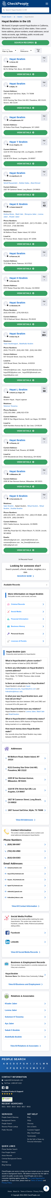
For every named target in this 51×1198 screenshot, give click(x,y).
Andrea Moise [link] (9, 214)
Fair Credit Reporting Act (36, 1178)
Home (10, 1191)
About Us (16, 1191)
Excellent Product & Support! (12, 1091)
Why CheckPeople (33, 1133)
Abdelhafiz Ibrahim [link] (26, 344)
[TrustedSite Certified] (7, 1099)
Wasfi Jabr (40, 711)
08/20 (9, 1107)
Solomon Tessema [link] (10, 406)
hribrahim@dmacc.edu (14, 691)
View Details (24, 74)
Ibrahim (19, 17)
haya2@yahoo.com (28, 689)
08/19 (14, 1107)
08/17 (24, 1107)
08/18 (19, 1107)
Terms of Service (37, 1180)
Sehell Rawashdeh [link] (11, 183)
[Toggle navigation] (46, 3)
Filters (38, 49)
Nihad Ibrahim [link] (33, 506)
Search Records (24, 43)
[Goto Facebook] (3, 1088)
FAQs (29, 1120)
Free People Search (8, 1152)
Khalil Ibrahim (14, 714)
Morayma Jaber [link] (31, 214)
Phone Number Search (9, 1149)
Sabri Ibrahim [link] (9, 506)
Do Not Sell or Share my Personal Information (35, 1140)
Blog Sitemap (6, 1165)
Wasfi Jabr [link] (19, 214)
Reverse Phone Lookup (10, 1127)
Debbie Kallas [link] (24, 183)
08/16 (28, 1107)
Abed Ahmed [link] (35, 183)
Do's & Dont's (32, 1127)
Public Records (7, 1130)
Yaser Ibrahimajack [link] (11, 344)
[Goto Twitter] (7, 1088)
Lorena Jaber (31, 711)
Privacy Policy (7, 1183)
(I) (14, 17)
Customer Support (33, 1130)
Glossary (30, 1123)
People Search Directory (10, 1117)
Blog (28, 1117)
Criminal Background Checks (12, 1159)
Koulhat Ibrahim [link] (17, 508)
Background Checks (9, 1120)
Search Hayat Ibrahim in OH (16, 10)
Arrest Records (7, 1155)
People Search (6, 17)
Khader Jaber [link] (14, 217)
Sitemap (4, 1162)
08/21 (4, 1107)
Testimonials (31, 1136)
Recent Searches (12, 1104)
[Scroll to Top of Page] (46, 1188)
